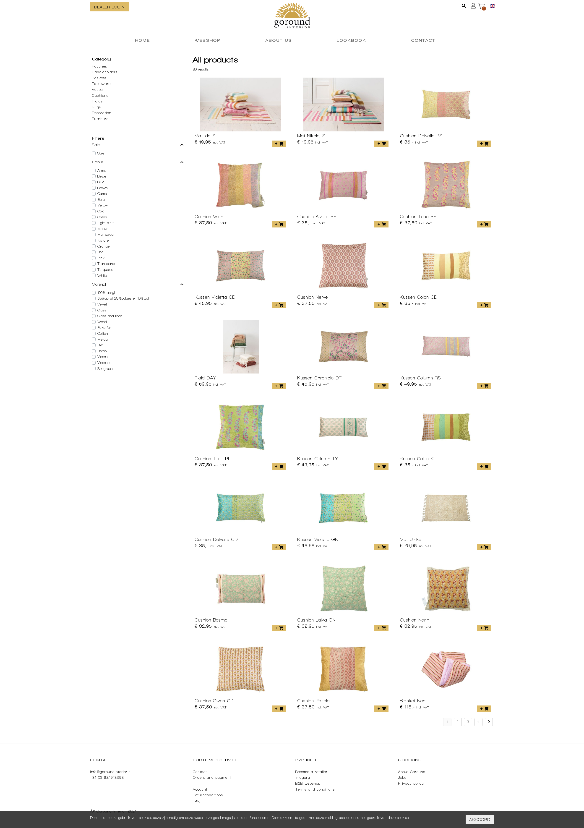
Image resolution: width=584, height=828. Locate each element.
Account (200, 789)
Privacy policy (411, 783)
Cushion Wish (209, 216)
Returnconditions (208, 795)
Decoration (101, 113)
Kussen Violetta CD (215, 297)
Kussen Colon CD (419, 297)
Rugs (96, 107)
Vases (97, 89)
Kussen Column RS (420, 378)
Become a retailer (311, 772)
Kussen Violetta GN (317, 539)
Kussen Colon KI (417, 458)
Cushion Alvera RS (317, 216)
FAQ (197, 801)
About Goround (411, 772)
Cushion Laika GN (316, 620)
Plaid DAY (205, 378)
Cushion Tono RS (418, 216)
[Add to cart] (279, 144)
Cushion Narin (414, 620)
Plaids (97, 101)
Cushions (100, 95)
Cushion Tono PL (213, 458)
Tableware (101, 84)
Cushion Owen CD (214, 700)
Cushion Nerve (312, 297)
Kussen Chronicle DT (319, 378)
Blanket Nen (412, 700)
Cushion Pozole (313, 700)
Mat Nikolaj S (311, 135)
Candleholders (105, 72)
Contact (200, 772)
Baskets (99, 78)
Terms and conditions (315, 789)
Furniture (100, 119)
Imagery (302, 777)
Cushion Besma (211, 620)
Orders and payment (212, 777)
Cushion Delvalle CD (216, 539)
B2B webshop (308, 783)
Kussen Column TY (317, 458)
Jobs (402, 777)
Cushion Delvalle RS (421, 135)
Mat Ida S (205, 135)
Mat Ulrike (410, 539)
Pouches (99, 66)
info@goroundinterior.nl (111, 772)
